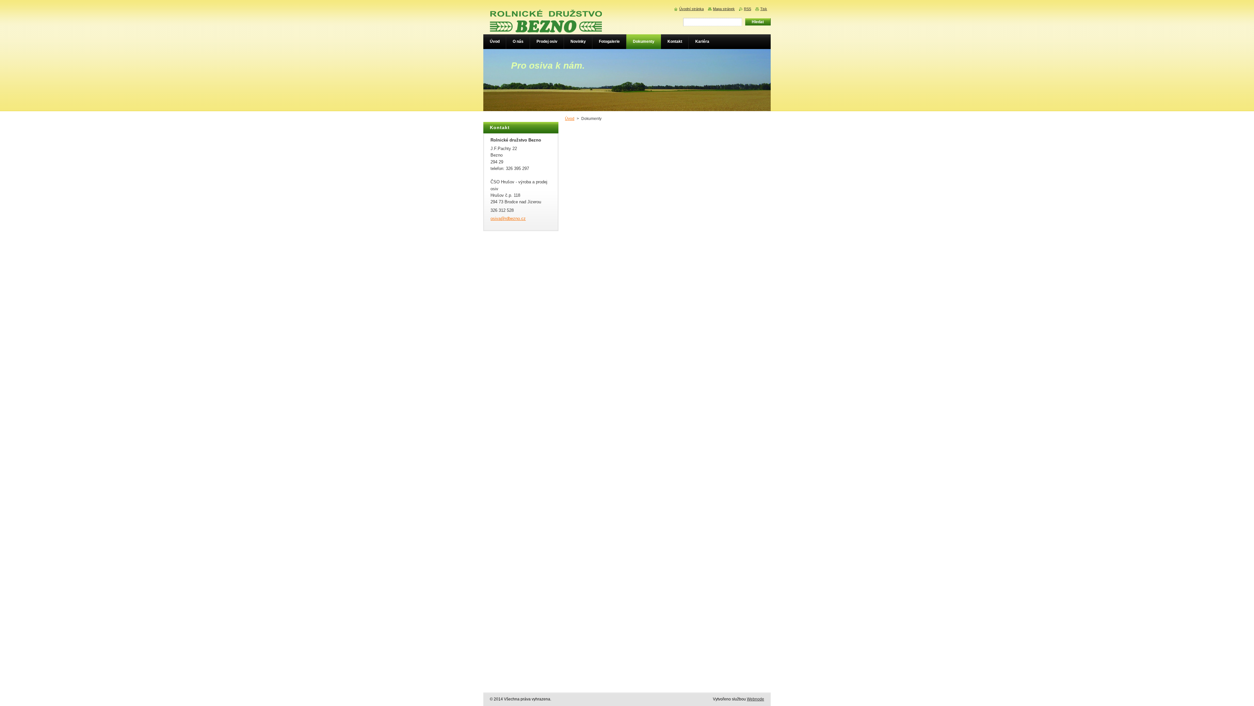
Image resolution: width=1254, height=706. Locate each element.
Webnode (755, 699)
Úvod (569, 119)
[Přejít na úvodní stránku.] (546, 28)
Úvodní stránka (691, 9)
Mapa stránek (724, 9)
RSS (747, 9)
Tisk (763, 9)
